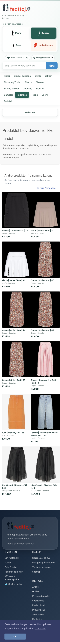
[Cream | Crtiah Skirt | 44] (16, 309)
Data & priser (11, 567)
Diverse (40, 82)
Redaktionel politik (14, 571)
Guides (35, 591)
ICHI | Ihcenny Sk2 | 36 (13, 432)
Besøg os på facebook (43, 562)
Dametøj (8, 94)
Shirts (38, 76)
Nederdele (22, 94)
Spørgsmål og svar (41, 558)
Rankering (37, 619)
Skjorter (40, 88)
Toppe (34, 94)
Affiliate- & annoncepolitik (12, 578)
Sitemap (36, 571)
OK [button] (15, 636)
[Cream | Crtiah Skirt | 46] (45, 260)
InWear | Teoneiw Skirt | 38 (15, 230)
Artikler (35, 586)
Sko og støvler (11, 88)
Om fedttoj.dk (12, 558)
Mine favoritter (19, 58)
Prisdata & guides (41, 596)
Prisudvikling (38, 609)
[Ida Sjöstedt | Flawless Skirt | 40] (45, 464)
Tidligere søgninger (42, 567)
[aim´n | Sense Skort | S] (45, 210)
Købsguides (38, 600)
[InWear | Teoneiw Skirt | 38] (16, 210)
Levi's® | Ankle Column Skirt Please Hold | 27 (44, 434)
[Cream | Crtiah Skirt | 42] (45, 309)
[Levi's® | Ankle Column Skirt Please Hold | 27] (45, 412)
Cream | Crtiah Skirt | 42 (42, 330)
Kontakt (8, 562)
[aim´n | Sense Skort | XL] (16, 260)
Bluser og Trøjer (12, 82)
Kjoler (7, 76)
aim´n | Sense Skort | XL (13, 280)
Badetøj (8, 101)
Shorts (28, 82)
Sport (45, 94)
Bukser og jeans (22, 76)
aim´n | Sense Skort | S (42, 230)
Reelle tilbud (38, 605)
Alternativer (38, 614)
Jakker (48, 76)
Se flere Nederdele (46, 188)
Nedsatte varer (43, 58)
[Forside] (16, 8)
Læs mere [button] (40, 628)
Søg (51, 65)
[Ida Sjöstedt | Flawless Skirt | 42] (16, 464)
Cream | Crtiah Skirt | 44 (13, 330)
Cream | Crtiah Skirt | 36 (13, 380)
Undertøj (27, 88)
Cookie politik (15, 584)
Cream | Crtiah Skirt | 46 (42, 280)
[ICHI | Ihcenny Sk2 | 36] (16, 412)
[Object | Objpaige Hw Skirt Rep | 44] (45, 359)
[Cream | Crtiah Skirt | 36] (16, 359)
